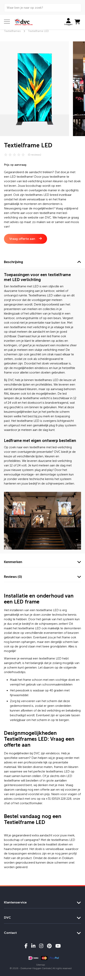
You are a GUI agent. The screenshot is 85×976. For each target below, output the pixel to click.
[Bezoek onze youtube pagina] (58, 945)
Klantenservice (15, 902)
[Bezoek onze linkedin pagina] (33, 945)
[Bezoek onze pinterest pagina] (49, 945)
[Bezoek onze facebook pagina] (26, 945)
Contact (10, 933)
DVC (7, 917)
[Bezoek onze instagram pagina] (41, 945)
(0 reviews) (34, 154)
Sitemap (40, 964)
